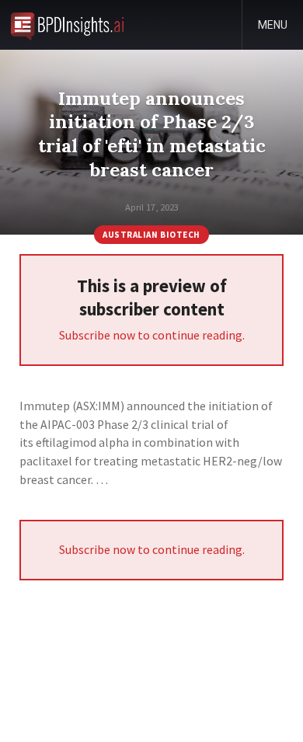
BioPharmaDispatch (67, 25)
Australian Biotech (151, 234)
